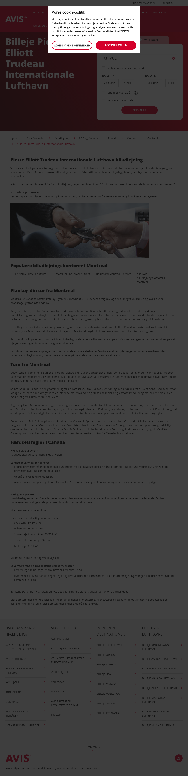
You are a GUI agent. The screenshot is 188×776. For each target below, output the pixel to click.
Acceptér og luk (116, 45)
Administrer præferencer (72, 45)
